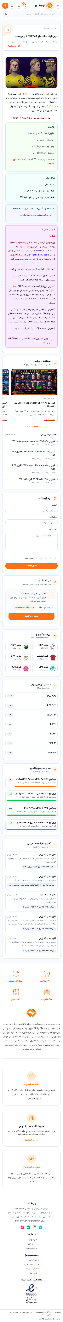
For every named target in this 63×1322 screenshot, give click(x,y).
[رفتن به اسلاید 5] (27, 426)
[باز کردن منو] (58, 6)
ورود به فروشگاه (31, 1140)
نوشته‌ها (47, 29)
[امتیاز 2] (50, 558)
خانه (56, 29)
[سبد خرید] (19, 6)
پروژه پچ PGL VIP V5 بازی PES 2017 (40, 808)
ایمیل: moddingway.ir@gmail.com (30, 1221)
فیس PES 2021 (48, 61)
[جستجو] (6, 14)
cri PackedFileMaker (38, 255)
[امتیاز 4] (41, 558)
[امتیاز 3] (46, 558)
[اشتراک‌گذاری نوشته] (7, 30)
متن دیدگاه (53, 529)
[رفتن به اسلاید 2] (32, 426)
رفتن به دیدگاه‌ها (13, 46)
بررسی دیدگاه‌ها (31, 616)
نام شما (55, 505)
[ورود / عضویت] (5, 6)
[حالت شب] (12, 6)
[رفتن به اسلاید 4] (29, 426)
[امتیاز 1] (55, 558)
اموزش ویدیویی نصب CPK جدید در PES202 (30, 338)
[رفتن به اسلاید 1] (36, 426)
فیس (47, 94)
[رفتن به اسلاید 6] (25, 426)
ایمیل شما (54, 517)
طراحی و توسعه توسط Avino (50, 1319)
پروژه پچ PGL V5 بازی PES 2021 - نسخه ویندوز (35, 793)
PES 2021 (26, 94)
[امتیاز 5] (36, 558)
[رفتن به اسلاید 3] (31, 426)
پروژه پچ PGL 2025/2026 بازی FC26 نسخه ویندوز (34, 822)
